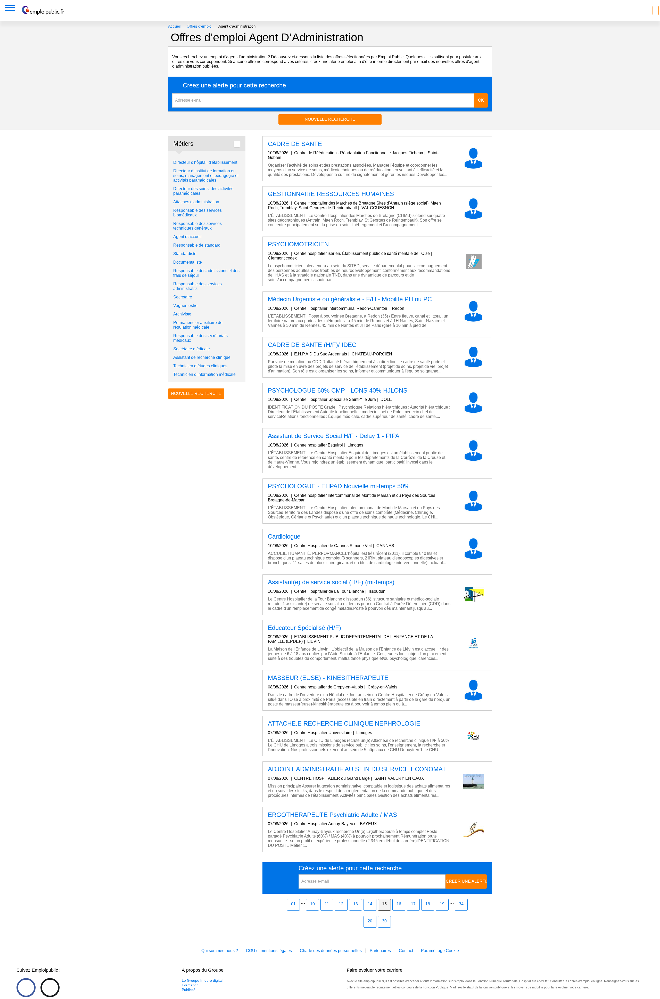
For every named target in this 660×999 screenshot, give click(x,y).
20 (370, 921)
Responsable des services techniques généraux (197, 225)
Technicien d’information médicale (204, 374)
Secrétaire (182, 297)
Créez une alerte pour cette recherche (234, 85)
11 (327, 904)
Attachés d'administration (196, 202)
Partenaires (380, 950)
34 (461, 904)
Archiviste (182, 314)
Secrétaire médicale (191, 349)
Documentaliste (187, 262)
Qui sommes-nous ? (219, 950)
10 (312, 904)
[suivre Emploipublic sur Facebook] (26, 987)
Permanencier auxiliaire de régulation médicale (197, 324)
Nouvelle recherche (330, 119)
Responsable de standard (196, 245)
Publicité (188, 990)
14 (370, 904)
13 (355, 904)
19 (442, 904)
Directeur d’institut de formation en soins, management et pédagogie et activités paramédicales (205, 175)
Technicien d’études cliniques (200, 366)
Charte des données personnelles (331, 950)
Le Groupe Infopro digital (202, 980)
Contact (406, 950)
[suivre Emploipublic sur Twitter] (50, 987)
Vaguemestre (185, 305)
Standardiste (184, 253)
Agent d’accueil (187, 236)
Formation (190, 985)
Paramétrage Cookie (440, 950)
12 (341, 904)
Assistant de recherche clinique (201, 357)
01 (293, 904)
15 (384, 904)
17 (413, 904)
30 (384, 921)
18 (427, 904)
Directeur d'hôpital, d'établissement (205, 162)
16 (399, 904)
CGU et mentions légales (269, 950)
